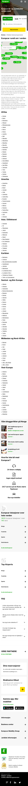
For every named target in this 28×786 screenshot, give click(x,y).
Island (4, 387)
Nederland (5, 396)
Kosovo (4, 302)
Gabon (4, 127)
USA (3, 214)
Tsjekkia (4, 331)
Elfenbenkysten (6, 125)
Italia (3, 389)
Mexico (4, 205)
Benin (3, 118)
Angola (4, 116)
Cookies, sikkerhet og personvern (10, 777)
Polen (3, 320)
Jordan (4, 351)
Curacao (4, 259)
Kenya (4, 129)
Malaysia (4, 234)
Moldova (4, 315)
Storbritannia (5, 405)
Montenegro (5, 317)
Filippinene (5, 228)
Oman (4, 358)
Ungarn (4, 335)
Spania (4, 403)
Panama (4, 207)
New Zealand (5, 239)
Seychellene (5, 160)
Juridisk (9, 775)
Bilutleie (3, 35)
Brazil (3, 187)
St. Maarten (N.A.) (7, 270)
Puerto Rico (5, 210)
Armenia (4, 286)
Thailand (4, 248)
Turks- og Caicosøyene (8, 277)
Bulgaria (4, 293)
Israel (3, 349)
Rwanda (4, 154)
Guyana (4, 203)
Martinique (5, 268)
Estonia (4, 295)
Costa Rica (5, 196)
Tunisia (4, 172)
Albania (4, 284)
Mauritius (4, 143)
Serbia (4, 324)
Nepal (4, 237)
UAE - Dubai (5, 364)
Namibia (4, 149)
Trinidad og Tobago (7, 275)
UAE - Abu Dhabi (6, 362)
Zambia (4, 174)
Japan (4, 230)
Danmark (4, 376)
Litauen (4, 311)
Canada (4, 190)
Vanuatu (4, 250)
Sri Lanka (4, 246)
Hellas (4, 299)
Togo (3, 169)
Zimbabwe (5, 176)
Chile (3, 192)
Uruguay (4, 216)
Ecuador (4, 198)
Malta (3, 394)
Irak (3, 347)
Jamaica (4, 266)
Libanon (4, 355)
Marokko (4, 138)
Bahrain (4, 342)
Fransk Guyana (6, 201)
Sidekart (3, 775)
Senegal (4, 158)
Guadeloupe (5, 264)
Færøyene (5, 382)
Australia (4, 223)
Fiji (3, 225)
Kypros (4, 306)
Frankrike (4, 380)
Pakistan (4, 243)
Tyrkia (4, 333)
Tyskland (4, 411)
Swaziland (5, 163)
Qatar (3, 360)
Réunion (4, 156)
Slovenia (4, 328)
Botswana (4, 120)
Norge (4, 398)
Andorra (4, 371)
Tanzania (4, 167)
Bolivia (4, 185)
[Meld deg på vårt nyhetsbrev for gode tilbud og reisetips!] (22, 689)
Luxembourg (5, 391)
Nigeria (4, 151)
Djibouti (4, 122)
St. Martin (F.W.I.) (6, 273)
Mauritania (5, 140)
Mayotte (4, 145)
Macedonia (5, 313)
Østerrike (4, 414)
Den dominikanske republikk (9, 261)
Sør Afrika (4, 165)
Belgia (4, 373)
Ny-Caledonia (5, 241)
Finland (4, 378)
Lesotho (4, 134)
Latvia (4, 308)
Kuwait (4, 353)
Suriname (4, 212)
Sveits (4, 407)
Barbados (4, 257)
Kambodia (5, 232)
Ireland (4, 385)
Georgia (4, 297)
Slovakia (4, 326)
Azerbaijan (5, 288)
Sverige (4, 409)
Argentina (4, 183)
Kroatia (4, 304)
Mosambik (5, 147)
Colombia (4, 194)
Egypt (4, 344)
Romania (4, 322)
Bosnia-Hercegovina (7, 290)
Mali (3, 136)
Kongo (4, 131)
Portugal (4, 400)
